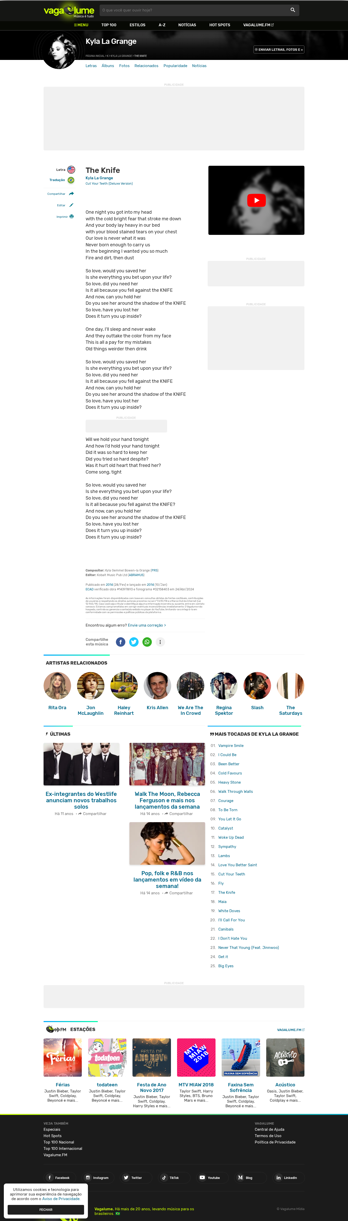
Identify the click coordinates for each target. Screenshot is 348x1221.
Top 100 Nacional (59, 1142)
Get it (223, 957)
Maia (222, 901)
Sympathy (227, 846)
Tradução (57, 180)
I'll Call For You (231, 920)
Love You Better (237, 865)
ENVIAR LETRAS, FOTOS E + (281, 50)
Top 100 (108, 25)
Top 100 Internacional (63, 1148)
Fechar (45, 1209)
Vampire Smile (231, 745)
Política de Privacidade (275, 1142)
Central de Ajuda (269, 1129)
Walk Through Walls (235, 791)
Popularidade (175, 65)
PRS (154, 570)
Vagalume (69, 10)
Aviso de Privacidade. (61, 1199)
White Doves (229, 911)
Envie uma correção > (147, 625)
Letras (91, 65)
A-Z (162, 25)
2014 (109, 585)
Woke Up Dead (231, 837)
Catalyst (225, 828)
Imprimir (62, 217)
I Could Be (227, 755)
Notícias (187, 25)
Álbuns (108, 65)
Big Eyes (226, 966)
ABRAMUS (136, 575)
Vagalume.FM (256, 25)
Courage (225, 800)
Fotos (124, 65)
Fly (221, 883)
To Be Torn (227, 810)
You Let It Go (229, 819)
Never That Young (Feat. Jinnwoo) (248, 947)
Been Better (228, 764)
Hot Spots (219, 25)
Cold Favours (230, 773)
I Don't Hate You (232, 938)
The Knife (226, 892)
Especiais (52, 1129)
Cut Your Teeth (231, 874)
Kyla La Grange (111, 41)
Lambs (224, 856)
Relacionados (146, 65)
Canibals (226, 929)
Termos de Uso (268, 1136)
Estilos (137, 25)
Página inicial (95, 56)
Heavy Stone (229, 782)
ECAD (89, 589)
